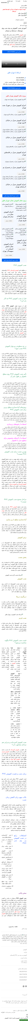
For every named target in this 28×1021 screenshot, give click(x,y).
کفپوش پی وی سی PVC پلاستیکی (18, 955)
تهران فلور (12, 44)
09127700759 (23, 974)
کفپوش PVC (13, 506)
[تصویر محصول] (14, 131)
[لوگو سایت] (22, 13)
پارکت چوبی (24, 960)
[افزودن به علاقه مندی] (24, 102)
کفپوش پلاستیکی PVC (13, 270)
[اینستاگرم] (26, 986)
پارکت (25, 952)
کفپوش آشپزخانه (22, 484)
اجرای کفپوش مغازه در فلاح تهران (21, 242)
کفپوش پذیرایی (13, 484)
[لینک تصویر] (14, 575)
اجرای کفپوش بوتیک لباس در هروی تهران (21, 218)
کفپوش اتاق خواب (15, 759)
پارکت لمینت (24, 958)
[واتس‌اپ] (23, 986)
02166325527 (23, 980)
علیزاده (3, 1012)
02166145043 (23, 977)
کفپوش (21, 34)
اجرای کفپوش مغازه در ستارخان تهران (8, 214)
